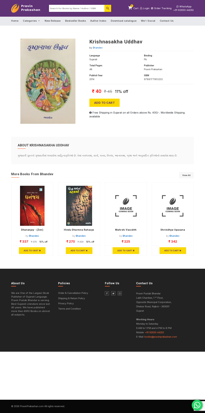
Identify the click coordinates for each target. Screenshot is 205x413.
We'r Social (148, 20)
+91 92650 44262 (183, 10)
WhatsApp (185, 6)
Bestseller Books (75, 20)
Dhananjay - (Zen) (32, 229)
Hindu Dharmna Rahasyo (79, 229)
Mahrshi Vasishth (126, 229)
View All (186, 175)
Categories (30, 20)
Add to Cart (104, 102)
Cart (134, 8)
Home (14, 20)
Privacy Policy (66, 303)
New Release (53, 20)
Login (145, 8)
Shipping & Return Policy (71, 298)
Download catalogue (123, 20)
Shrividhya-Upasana (172, 229)
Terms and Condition (69, 308)
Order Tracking (162, 8)
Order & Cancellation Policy (73, 292)
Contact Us (167, 20)
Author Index (98, 20)
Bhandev (98, 47)
